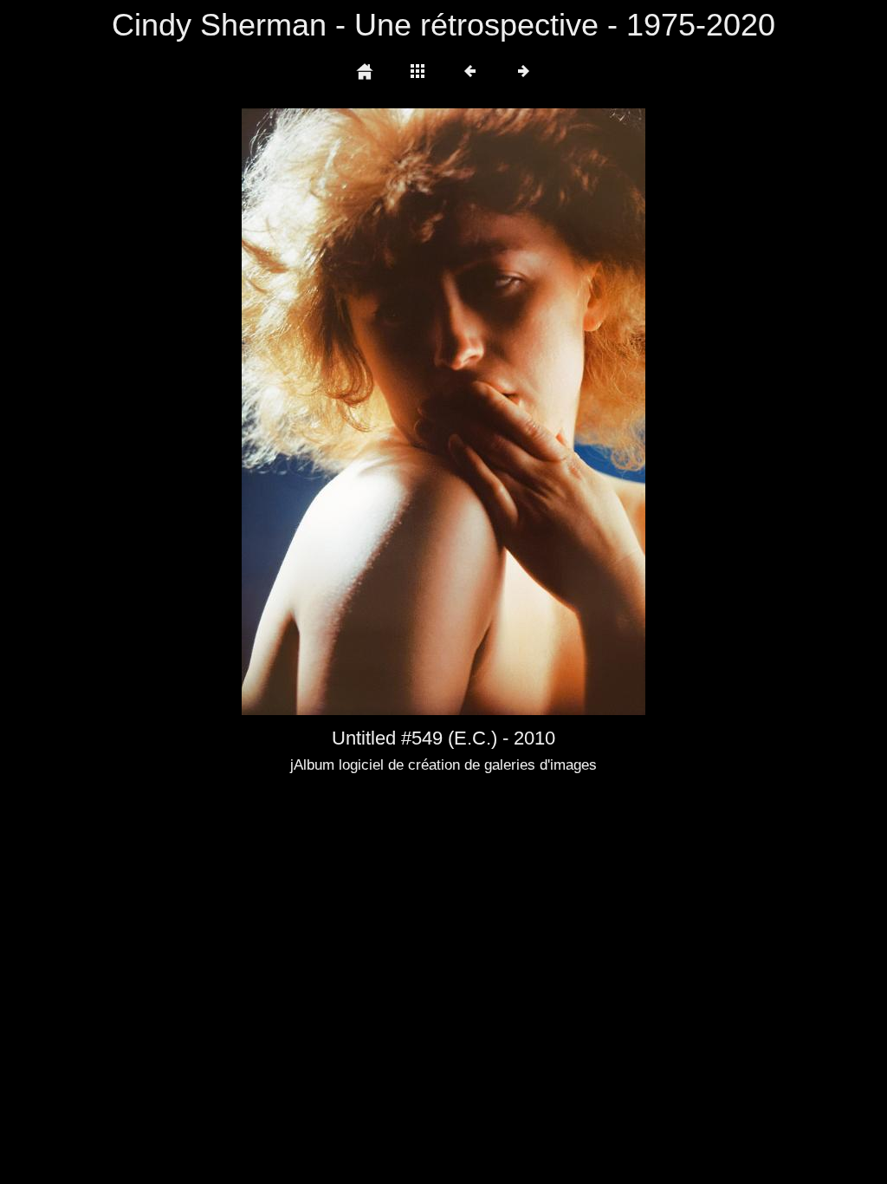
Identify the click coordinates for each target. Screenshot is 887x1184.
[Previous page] (322, 411)
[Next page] (524, 411)
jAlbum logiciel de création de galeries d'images (443, 765)
